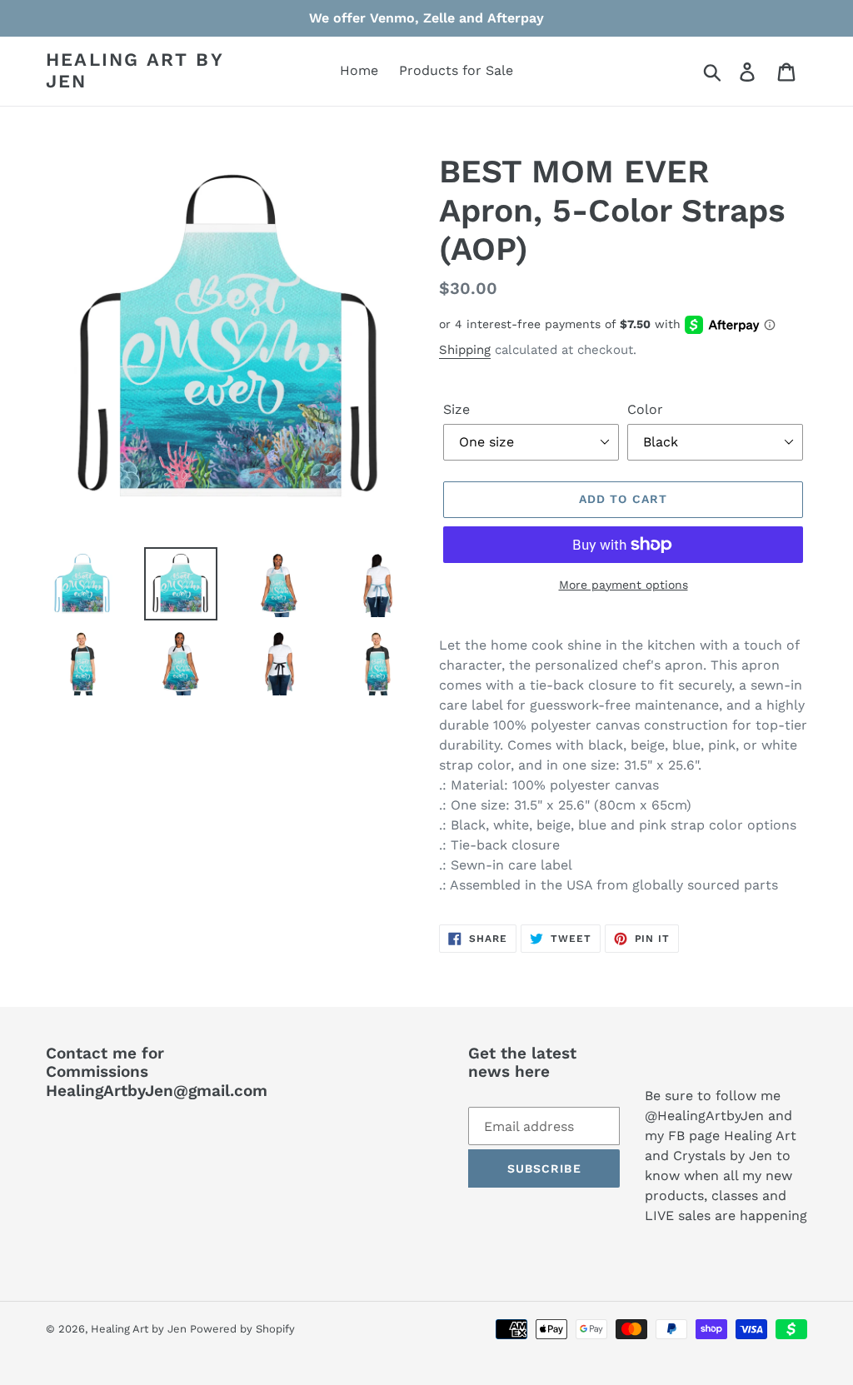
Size (456, 409)
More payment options (623, 584)
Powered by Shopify (242, 1329)
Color (645, 409)
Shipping (465, 349)
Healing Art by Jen (134, 70)
